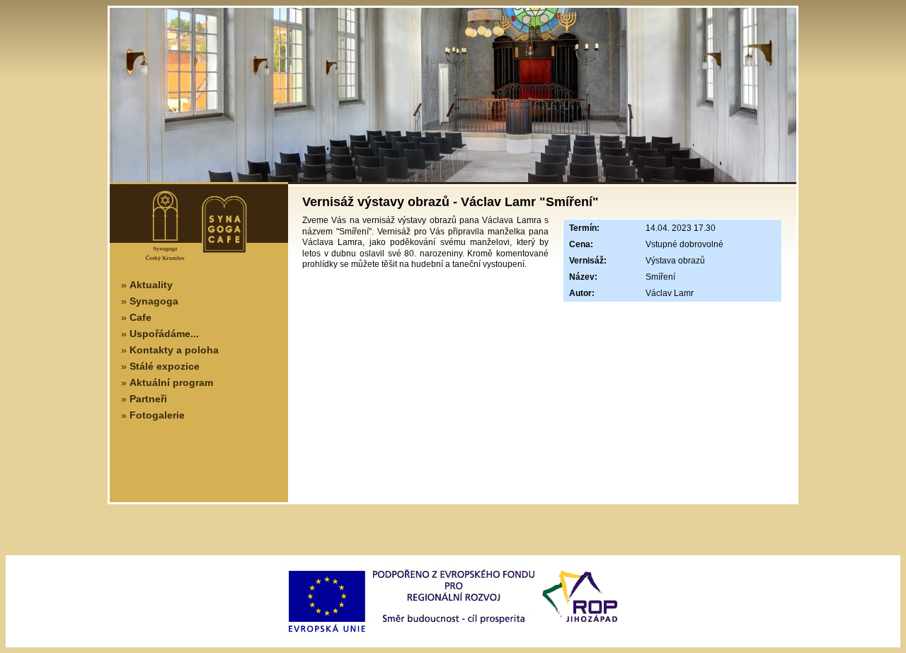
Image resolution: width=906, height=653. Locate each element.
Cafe (140, 317)
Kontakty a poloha (174, 350)
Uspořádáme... (164, 333)
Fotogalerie (157, 415)
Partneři (148, 398)
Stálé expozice (165, 366)
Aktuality (151, 284)
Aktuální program (171, 382)
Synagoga (154, 301)
